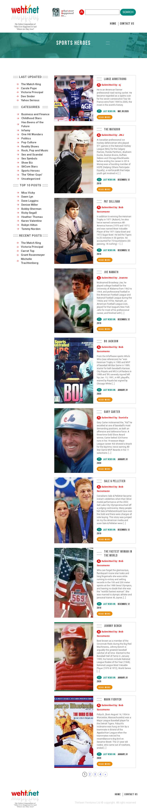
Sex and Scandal (32, 154)
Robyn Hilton (29, 225)
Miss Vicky (28, 192)
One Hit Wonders (32, 134)
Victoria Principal (32, 92)
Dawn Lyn (27, 196)
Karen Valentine (31, 220)
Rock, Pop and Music (34, 150)
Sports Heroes (30, 170)
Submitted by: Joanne (114, 277)
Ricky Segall (29, 212)
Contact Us (127, 23)
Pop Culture (28, 142)
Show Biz (27, 162)
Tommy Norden (31, 229)
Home (113, 23)
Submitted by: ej (111, 84)
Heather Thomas (32, 217)
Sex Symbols (29, 158)
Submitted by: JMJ (112, 135)
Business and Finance (35, 114)
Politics (26, 138)
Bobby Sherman (31, 208)
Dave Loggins (29, 200)
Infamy (25, 130)
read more (105, 117)
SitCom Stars (29, 166)
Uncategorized (30, 178)
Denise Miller (29, 204)
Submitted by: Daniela (114, 417)
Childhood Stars (31, 118)
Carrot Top (27, 251)
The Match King (31, 84)
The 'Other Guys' (31, 174)
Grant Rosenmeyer (33, 254)
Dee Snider (28, 96)
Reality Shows (30, 146)
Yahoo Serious (30, 100)
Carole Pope (29, 88)
